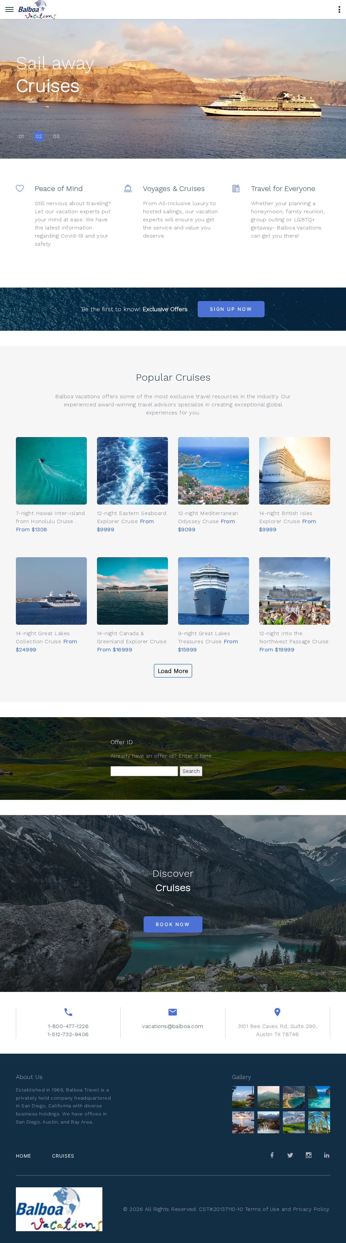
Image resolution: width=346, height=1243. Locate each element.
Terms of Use (262, 1209)
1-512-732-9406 (68, 1034)
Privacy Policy (311, 1209)
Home (23, 1156)
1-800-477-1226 (68, 1026)
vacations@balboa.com (172, 1026)
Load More (173, 670)
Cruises (63, 1156)
